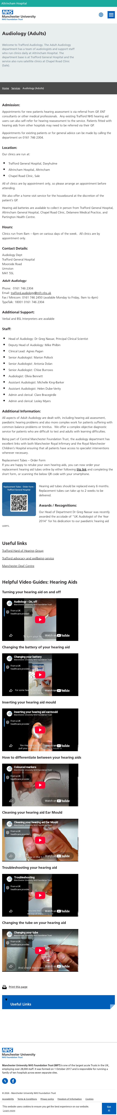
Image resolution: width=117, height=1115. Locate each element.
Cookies (89, 1099)
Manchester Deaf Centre (18, 566)
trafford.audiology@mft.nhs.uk (31, 293)
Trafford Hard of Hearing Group (22, 550)
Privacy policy (47, 1099)
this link (82, 469)
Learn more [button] (9, 1110)
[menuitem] (10, 1099)
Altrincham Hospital (19, 15)
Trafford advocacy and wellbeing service (28, 558)
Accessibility (8, 1099)
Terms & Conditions (27, 1099)
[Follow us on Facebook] (13, 1080)
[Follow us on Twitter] (5, 1080)
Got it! (109, 1108)
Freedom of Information (70, 1099)
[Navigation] (111, 14)
